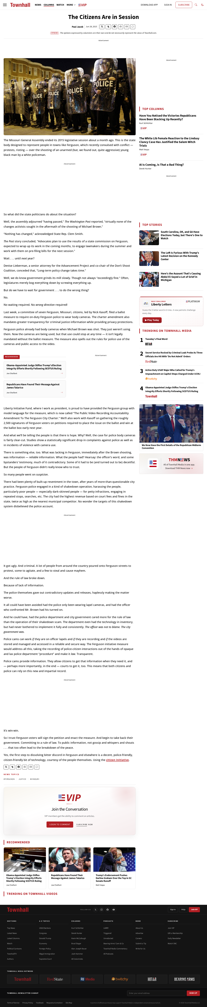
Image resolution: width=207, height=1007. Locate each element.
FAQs (183, 909)
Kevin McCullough (78, 938)
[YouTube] (113, 909)
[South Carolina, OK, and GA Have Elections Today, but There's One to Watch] (149, 237)
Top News (11, 928)
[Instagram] (101, 909)
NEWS (38, 5)
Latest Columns (13, 938)
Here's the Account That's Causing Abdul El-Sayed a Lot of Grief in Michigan (181, 277)
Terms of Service (13, 1003)
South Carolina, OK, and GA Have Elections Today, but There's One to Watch (182, 235)
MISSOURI (34, 779)
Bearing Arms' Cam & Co (114, 943)
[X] (95, 909)
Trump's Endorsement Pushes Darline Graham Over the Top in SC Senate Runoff (114, 878)
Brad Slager (76, 943)
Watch (9, 943)
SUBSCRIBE (184, 5)
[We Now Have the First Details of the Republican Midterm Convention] (171, 423)
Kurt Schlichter (77, 928)
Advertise (139, 933)
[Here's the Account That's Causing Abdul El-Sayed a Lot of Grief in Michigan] (149, 279)
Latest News (12, 933)
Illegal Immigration (47, 953)
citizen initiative (117, 760)
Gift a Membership (175, 933)
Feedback (39, 1003)
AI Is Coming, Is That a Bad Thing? (161, 165)
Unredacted (108, 938)
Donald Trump (45, 938)
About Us (139, 928)
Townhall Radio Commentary (115, 948)
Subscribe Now (84, 824)
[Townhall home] (17, 910)
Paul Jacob (77, 26)
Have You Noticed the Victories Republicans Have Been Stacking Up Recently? (167, 117)
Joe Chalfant (11, 885)
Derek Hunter (76, 933)
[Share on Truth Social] (108, 26)
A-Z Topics (44, 921)
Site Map (69, 1003)
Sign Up (193, 993)
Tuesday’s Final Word (156, 339)
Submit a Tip (141, 943)
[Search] (196, 5)
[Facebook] (107, 909)
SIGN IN (168, 5)
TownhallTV (12, 953)
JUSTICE (22, 779)
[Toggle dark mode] (202, 5)
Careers (139, 938)
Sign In (173, 909)
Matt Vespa (100, 885)
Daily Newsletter (174, 938)
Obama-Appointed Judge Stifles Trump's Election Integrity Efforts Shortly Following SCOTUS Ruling (24, 878)
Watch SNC (172, 943)
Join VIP (194, 909)
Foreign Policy (45, 948)
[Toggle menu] (5, 5)
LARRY (106, 928)
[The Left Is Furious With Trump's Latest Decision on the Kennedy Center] (149, 258)
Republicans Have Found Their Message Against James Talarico (67, 877)
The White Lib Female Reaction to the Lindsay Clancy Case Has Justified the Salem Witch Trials (169, 142)
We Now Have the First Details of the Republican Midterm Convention (171, 447)
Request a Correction (55, 1003)
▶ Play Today (152, 320)
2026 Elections (45, 928)
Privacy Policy (27, 1003)
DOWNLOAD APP (149, 5)
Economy (43, 943)
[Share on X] (102, 26)
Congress (43, 933)
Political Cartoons (14, 948)
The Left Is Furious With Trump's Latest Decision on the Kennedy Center (180, 256)
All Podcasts (108, 953)
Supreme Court (45, 959)
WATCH (60, 5)
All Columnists (77, 959)
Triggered (107, 933)
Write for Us (140, 948)
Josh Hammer (77, 953)
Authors (10, 959)
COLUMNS (49, 5)
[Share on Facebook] (114, 26)
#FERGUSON (9, 779)
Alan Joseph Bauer (79, 948)
